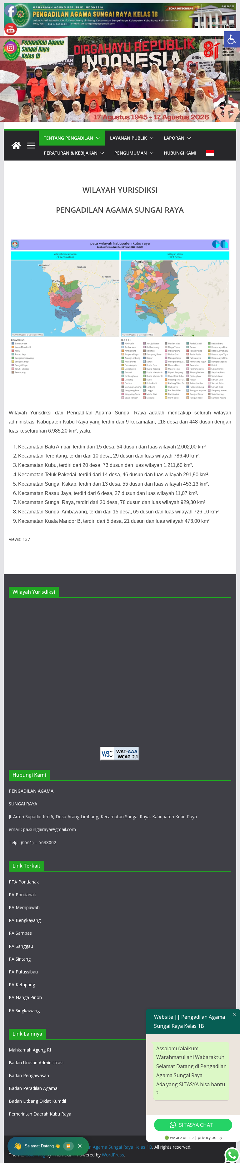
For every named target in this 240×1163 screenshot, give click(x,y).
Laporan (174, 138)
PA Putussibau (23, 972)
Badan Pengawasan (29, 1075)
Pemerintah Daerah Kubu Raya (40, 1114)
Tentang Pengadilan (68, 138)
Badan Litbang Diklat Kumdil (37, 1101)
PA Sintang (20, 959)
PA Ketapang (22, 984)
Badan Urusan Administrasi (36, 1063)
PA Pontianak (22, 895)
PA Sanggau (21, 946)
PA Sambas (20, 933)
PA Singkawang (24, 1010)
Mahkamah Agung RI (30, 1050)
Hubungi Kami (180, 153)
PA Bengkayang (25, 920)
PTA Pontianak (24, 882)
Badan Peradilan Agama (33, 1088)
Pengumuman (130, 153)
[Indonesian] (210, 153)
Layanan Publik (128, 138)
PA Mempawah (24, 907)
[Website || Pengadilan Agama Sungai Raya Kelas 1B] (120, 7)
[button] (232, 39)
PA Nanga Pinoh (25, 997)
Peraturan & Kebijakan (71, 153)
